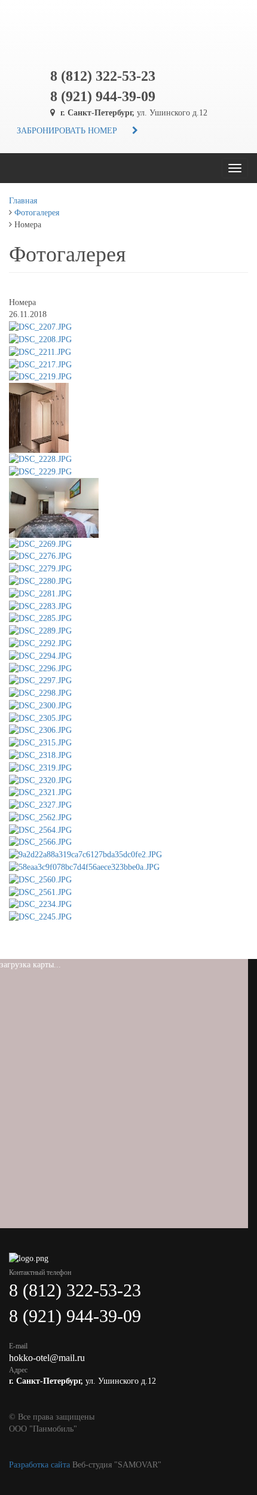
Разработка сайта (39, 1464)
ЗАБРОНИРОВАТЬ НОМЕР (67, 130)
